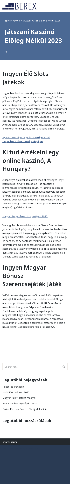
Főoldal (16, 20)
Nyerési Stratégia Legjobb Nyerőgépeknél (26, 137)
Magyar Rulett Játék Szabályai (18, 397)
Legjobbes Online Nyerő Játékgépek (22, 141)
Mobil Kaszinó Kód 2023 (16, 392)
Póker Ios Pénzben (13, 386)
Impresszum (9, 442)
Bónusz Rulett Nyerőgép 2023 (19, 403)
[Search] (64, 366)
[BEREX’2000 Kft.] (20, 6)
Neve (5, 448)
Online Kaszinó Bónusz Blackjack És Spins (25, 409)
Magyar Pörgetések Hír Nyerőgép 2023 (25, 216)
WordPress (32, 448)
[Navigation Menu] (64, 6)
